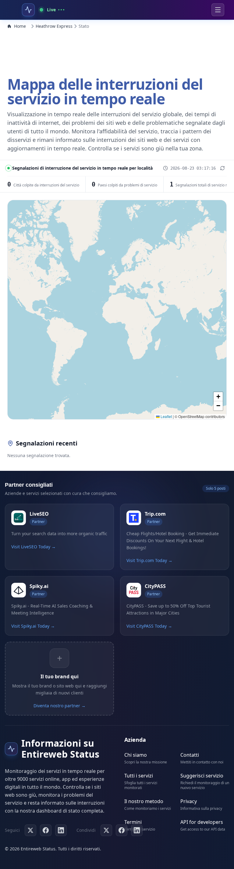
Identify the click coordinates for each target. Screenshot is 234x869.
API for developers (201, 822)
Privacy (188, 801)
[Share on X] (106, 830)
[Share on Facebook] (121, 830)
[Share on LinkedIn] (137, 830)
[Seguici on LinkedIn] (61, 830)
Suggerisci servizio (201, 775)
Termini (133, 822)
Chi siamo (135, 755)
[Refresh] (222, 168)
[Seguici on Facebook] (45, 830)
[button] (218, 396)
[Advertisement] (117, 51)
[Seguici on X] (30, 830)
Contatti (189, 755)
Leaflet (166, 416)
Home (20, 26)
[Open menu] (217, 9)
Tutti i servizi (138, 775)
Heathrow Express (54, 26)
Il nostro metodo (143, 801)
